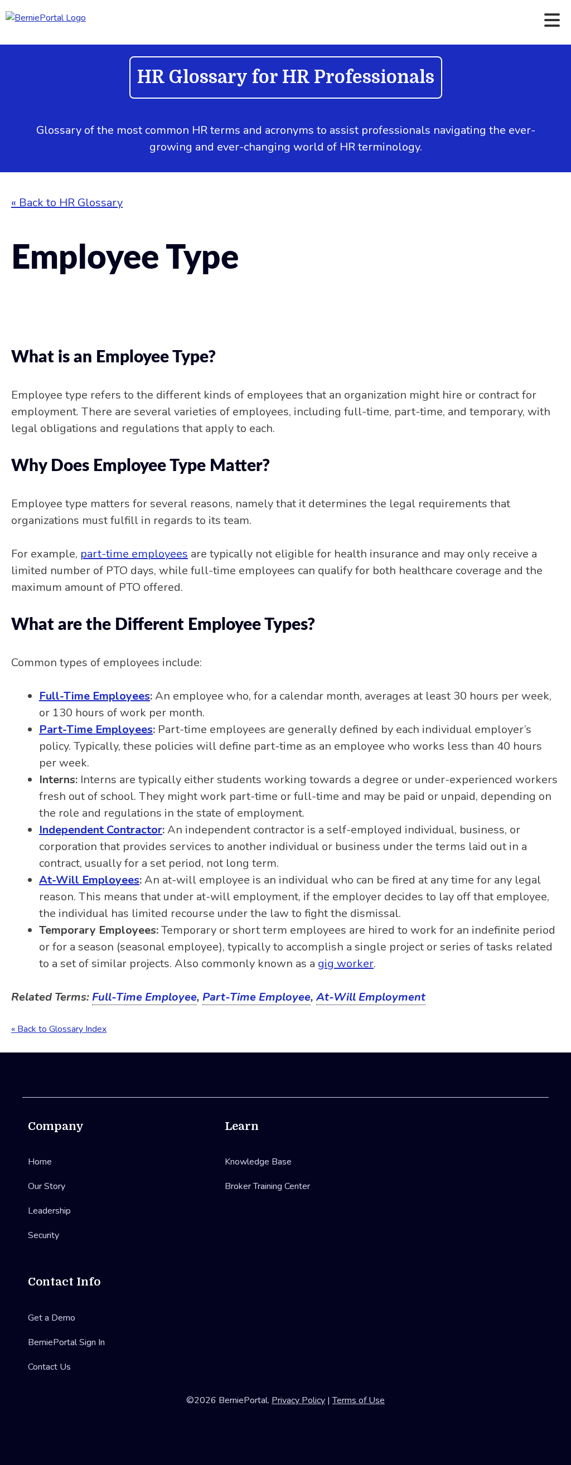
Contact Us (49, 1367)
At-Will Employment (370, 997)
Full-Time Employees (94, 696)
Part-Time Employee (256, 997)
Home (40, 1162)
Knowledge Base (258, 1162)
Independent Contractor (100, 829)
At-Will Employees (89, 879)
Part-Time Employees (96, 729)
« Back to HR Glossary (67, 202)
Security (43, 1235)
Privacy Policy (298, 1400)
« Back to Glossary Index (59, 1029)
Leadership (49, 1211)
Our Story (46, 1186)
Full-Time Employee (144, 997)
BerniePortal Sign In (66, 1342)
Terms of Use (358, 1400)
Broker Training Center (267, 1186)
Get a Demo (51, 1318)
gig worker (346, 963)
